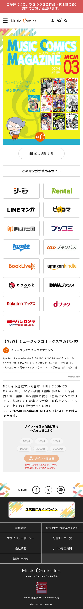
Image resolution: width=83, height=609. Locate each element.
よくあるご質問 (62, 548)
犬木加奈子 (10, 367)
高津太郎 (73, 367)
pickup (8, 358)
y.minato (21, 358)
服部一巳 (68, 362)
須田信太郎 (59, 367)
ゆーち (70, 358)
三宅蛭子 (55, 362)
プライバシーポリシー (20, 538)
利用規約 (20, 528)
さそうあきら (36, 358)
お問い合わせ (21, 558)
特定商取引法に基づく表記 (62, 528)
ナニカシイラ (27, 362)
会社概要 (20, 548)
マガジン (42, 362)
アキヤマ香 (10, 362)
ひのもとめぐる (55, 358)
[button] (4, 20)
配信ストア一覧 (62, 538)
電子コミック (27, 367)
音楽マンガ (43, 367)
